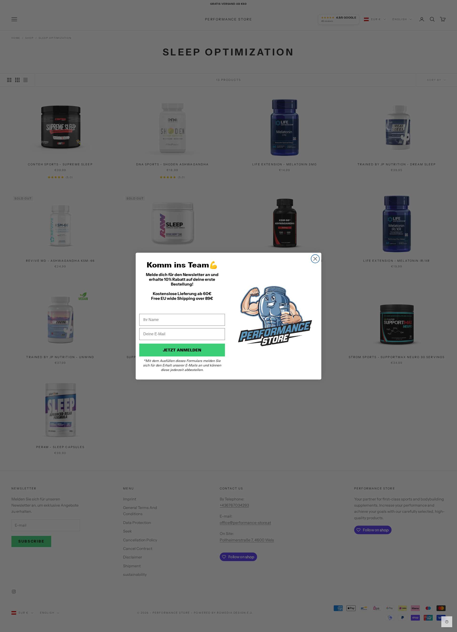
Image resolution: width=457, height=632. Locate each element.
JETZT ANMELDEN (182, 350)
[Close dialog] (315, 259)
